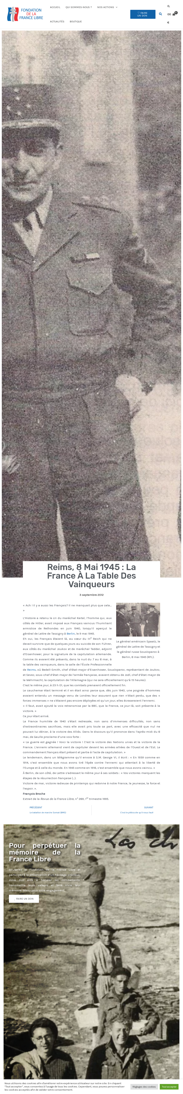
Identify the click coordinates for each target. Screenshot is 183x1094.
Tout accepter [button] (169, 1086)
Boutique (76, 21)
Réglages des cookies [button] (144, 1086)
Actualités (57, 21)
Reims (31, 669)
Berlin (71, 633)
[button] (115, 7)
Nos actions (105, 7)
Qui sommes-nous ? (79, 7)
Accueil (55, 7)
